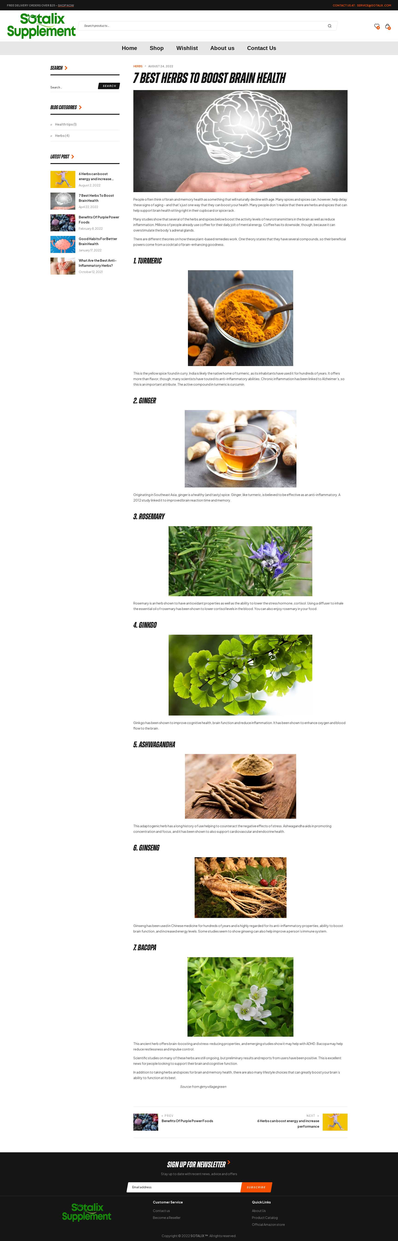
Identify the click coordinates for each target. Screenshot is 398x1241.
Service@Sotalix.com (374, 5)
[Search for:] (85, 87)
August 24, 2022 (160, 66)
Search (331, 25)
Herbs (138, 66)
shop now (66, 5)
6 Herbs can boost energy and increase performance (95, 179)
